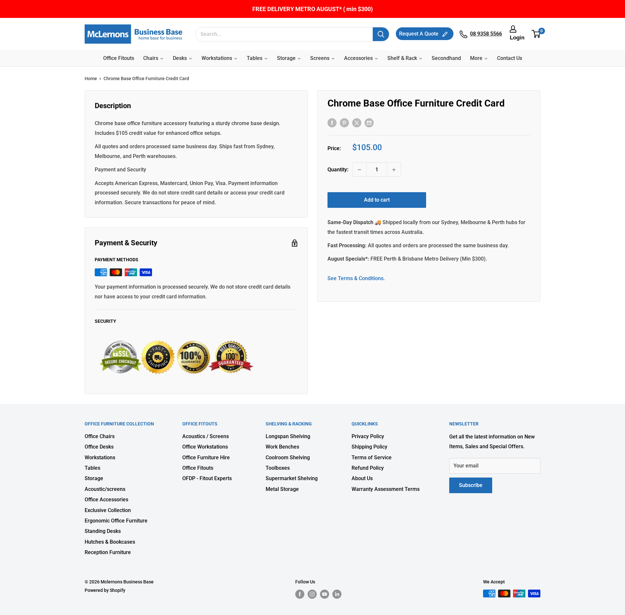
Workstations (100, 457)
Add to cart (377, 200)
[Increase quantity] (394, 170)
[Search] (381, 34)
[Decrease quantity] (359, 170)
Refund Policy (368, 468)
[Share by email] (369, 122)
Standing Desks (103, 531)
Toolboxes (278, 468)
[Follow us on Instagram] (312, 594)
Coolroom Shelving (288, 457)
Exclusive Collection (108, 510)
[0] (536, 34)
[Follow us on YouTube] (324, 594)
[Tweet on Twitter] (356, 122)
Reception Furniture (108, 552)
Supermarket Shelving (292, 478)
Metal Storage (282, 489)
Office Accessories (106, 499)
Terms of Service (372, 457)
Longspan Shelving (288, 436)
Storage (94, 478)
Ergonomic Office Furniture (116, 521)
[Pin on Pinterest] (344, 122)
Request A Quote (419, 34)
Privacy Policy (368, 436)
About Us (362, 478)
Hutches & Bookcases (110, 542)
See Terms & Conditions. (356, 278)
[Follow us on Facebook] (299, 594)
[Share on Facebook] (332, 122)
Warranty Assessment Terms (386, 489)
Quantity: (337, 169)
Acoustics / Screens (205, 436)
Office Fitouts (197, 468)
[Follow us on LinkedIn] (336, 594)
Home (91, 78)
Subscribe (470, 485)
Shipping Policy (369, 447)
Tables (92, 468)
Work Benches (282, 447)
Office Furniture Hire (206, 457)
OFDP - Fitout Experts (207, 478)
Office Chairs (100, 436)
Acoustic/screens (105, 489)
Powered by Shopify (105, 590)
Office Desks (99, 447)
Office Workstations (205, 447)
